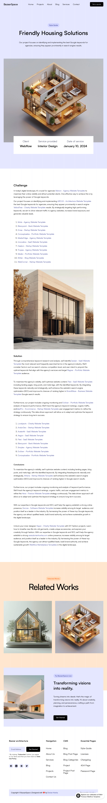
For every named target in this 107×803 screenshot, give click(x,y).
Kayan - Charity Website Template (50, 526)
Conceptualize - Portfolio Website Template (36, 234)
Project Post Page (69, 772)
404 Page (85, 765)
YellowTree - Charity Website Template (29, 207)
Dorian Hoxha (53, 793)
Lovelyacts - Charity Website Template (33, 423)
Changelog (86, 760)
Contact (76, 4)
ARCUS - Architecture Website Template (74, 201)
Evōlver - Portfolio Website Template (77, 402)
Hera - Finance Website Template (36, 493)
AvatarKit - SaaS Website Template (32, 431)
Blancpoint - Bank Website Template (33, 226)
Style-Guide (86, 748)
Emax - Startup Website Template (31, 230)
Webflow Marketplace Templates (43, 545)
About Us (50, 754)
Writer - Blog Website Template (31, 258)
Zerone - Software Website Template (37, 508)
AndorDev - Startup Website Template (33, 427)
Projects (40, 4)
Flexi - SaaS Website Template (80, 382)
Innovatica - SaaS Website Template (32, 242)
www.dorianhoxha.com (38, 535)
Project (66, 765)
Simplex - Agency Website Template (33, 447)
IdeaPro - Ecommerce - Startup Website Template (38, 409)
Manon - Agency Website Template (70, 191)
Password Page (88, 771)
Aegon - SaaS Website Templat (30, 435)
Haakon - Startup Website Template (32, 246)
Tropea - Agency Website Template (32, 250)
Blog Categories (70, 760)
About (49, 4)
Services (66, 4)
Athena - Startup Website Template (38, 475)
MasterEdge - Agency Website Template (34, 238)
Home (30, 4)
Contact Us (51, 777)
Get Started (60, 717)
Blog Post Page (70, 754)
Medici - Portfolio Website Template (33, 254)
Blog (57, 4)
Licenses (85, 754)
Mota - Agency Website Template (31, 222)
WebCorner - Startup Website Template (34, 262)
